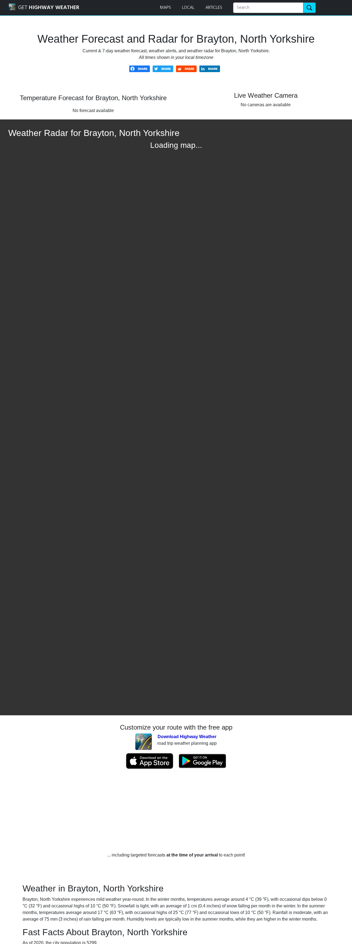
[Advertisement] (176, 810)
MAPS (165, 7)
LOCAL (188, 7)
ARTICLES (213, 7)
